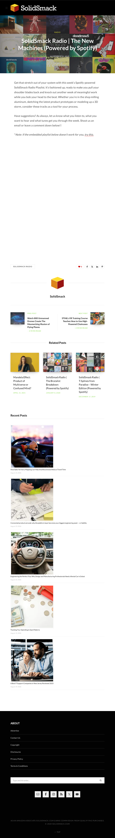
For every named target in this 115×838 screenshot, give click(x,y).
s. (93, 134)
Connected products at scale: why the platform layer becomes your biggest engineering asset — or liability (49, 523)
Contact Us (15, 738)
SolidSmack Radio (22, 266)
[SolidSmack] (34, 7)
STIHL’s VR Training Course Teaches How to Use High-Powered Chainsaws (75, 321)
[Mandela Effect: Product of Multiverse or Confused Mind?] (25, 362)
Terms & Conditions (19, 766)
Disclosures (16, 752)
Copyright (15, 745)
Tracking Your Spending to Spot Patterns (25, 630)
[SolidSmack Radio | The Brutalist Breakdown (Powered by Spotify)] (57, 362)
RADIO (57, 32)
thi (90, 134)
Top (58, 832)
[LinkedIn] (97, 266)
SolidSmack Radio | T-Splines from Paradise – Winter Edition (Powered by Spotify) (90, 384)
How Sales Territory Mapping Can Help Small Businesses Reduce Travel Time (38, 469)
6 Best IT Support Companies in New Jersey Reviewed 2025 (32, 683)
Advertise (15, 730)
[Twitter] (92, 266)
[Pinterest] (102, 266)
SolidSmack (41, 56)
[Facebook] (87, 266)
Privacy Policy (17, 759)
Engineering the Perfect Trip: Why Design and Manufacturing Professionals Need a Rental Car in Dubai (48, 576)
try (87, 134)
